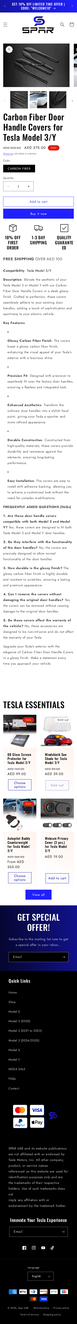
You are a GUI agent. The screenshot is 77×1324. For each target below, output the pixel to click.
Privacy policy (61, 1308)
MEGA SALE (17, 1069)
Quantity (8, 178)
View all (38, 894)
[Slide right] (72, 101)
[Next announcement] (72, 6)
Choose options (20, 784)
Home (13, 992)
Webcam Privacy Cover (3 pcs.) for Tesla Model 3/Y (56, 844)
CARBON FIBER (19, 168)
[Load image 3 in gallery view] (57, 99)
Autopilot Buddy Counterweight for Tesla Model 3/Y (18, 844)
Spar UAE (23, 1308)
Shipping (8, 153)
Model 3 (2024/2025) (24, 1040)
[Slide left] (4, 101)
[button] (5, 24)
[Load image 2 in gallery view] (38, 99)
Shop (12, 1002)
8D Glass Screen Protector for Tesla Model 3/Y (19, 759)
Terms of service (29, 1314)
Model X (14, 1050)
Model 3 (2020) (19, 1021)
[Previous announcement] (4, 6)
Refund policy (41, 1308)
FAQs (12, 1078)
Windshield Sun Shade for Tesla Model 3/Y (56, 759)
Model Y (14, 1059)
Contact (14, 1088)
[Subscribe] (63, 957)
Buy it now (38, 213)
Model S (14, 1011)
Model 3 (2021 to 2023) (25, 1031)
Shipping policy (52, 1314)
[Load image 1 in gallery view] (19, 99)
